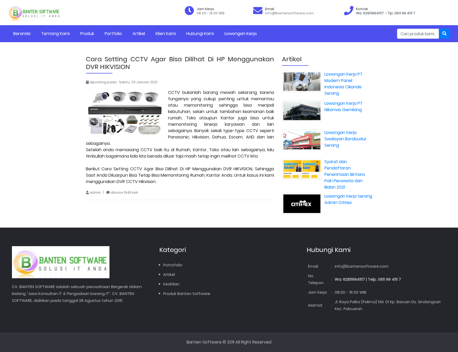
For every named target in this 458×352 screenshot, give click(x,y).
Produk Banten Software (186, 293)
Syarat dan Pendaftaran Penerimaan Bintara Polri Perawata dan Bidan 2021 (344, 174)
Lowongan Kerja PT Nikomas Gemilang (343, 106)
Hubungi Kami (200, 34)
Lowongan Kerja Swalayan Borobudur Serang (345, 138)
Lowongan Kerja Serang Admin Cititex (348, 199)
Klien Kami (166, 34)
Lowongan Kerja (240, 34)
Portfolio (113, 34)
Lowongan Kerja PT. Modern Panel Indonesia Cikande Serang (343, 83)
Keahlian (171, 284)
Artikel (139, 34)
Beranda (21, 34)
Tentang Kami (55, 34)
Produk (87, 34)
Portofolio (172, 265)
